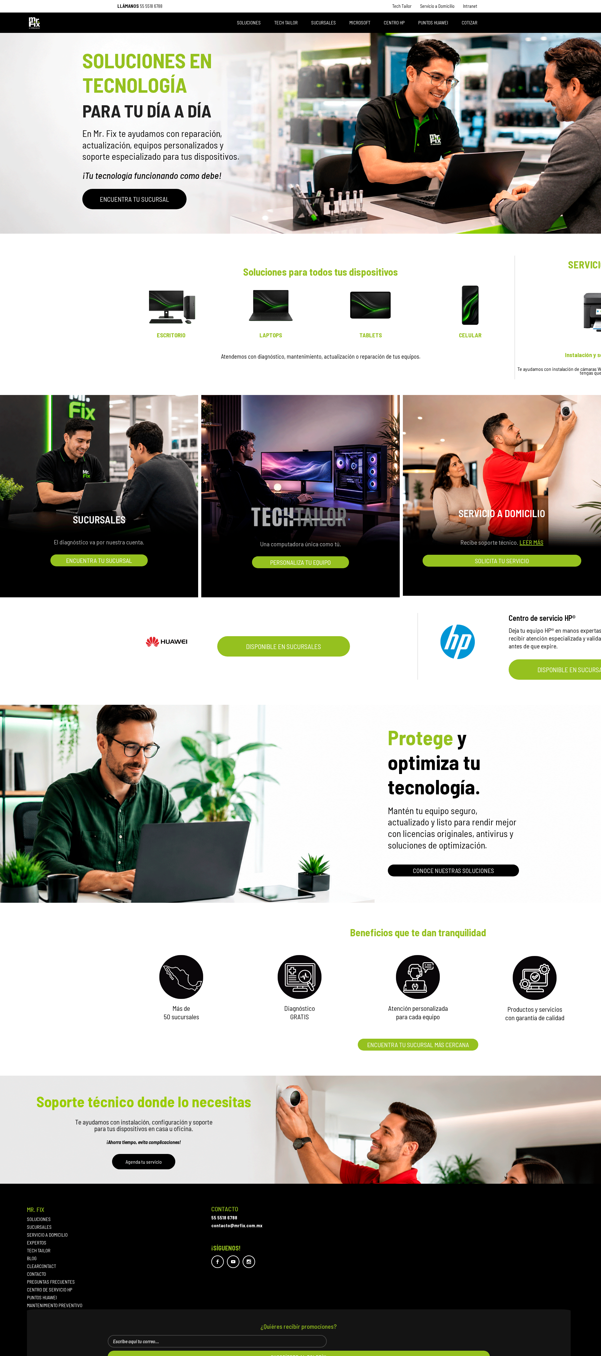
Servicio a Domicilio (437, 6)
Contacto (36, 1274)
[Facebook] (217, 1261)
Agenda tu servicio (144, 1162)
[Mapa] (181, 976)
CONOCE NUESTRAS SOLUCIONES (453, 870)
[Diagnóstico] (299, 976)
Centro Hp (394, 22)
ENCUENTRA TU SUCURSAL (134, 199)
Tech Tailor (402, 6)
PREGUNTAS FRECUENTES (51, 1282)
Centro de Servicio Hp (49, 1289)
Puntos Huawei (433, 22)
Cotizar (469, 22)
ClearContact (41, 1266)
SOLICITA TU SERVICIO (502, 560)
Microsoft (359, 22)
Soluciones (249, 22)
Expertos (36, 1242)
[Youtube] (233, 1261)
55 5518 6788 (151, 6)
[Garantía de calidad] (534, 977)
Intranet (470, 6)
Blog (32, 1258)
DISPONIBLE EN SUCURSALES (283, 646)
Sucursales (323, 22)
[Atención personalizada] (417, 976)
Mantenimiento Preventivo (54, 1305)
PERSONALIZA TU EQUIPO (300, 562)
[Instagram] (249, 1261)
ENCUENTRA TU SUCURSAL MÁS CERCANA (418, 1044)
